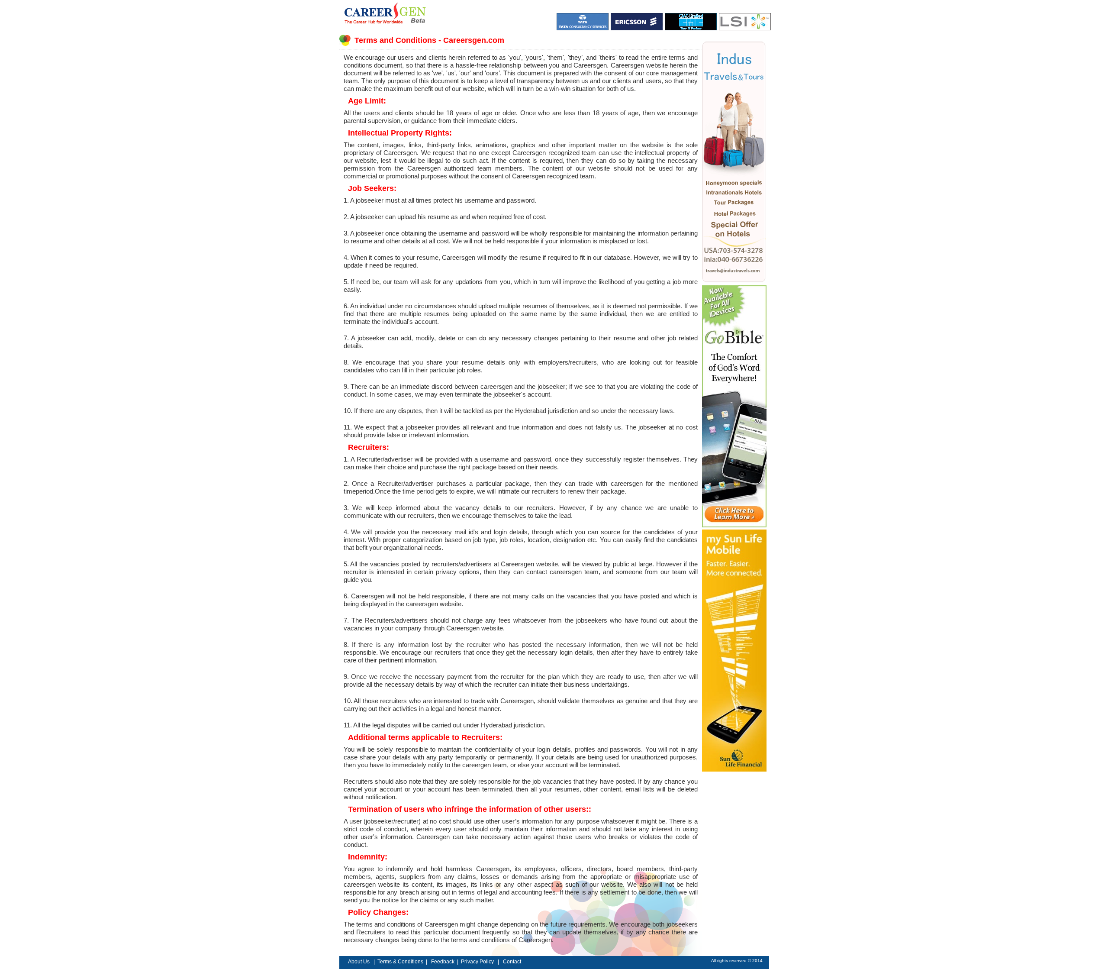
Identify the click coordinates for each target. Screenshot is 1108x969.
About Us (359, 962)
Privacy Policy (478, 962)
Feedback (442, 962)
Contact (511, 962)
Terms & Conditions (400, 962)
